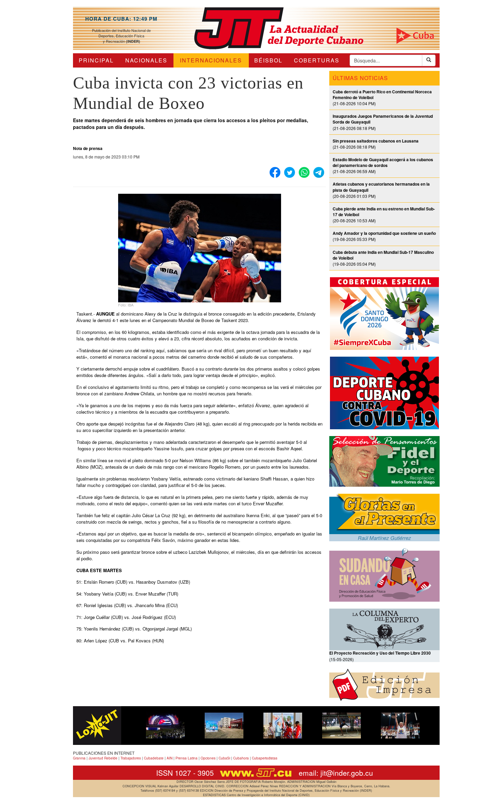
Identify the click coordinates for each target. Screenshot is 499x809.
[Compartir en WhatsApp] (304, 172)
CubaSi (224, 758)
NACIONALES (146, 60)
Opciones (208, 758)
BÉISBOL (268, 60)
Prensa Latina (186, 758)
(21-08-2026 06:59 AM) (383, 165)
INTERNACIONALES (211, 60)
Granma (79, 758)
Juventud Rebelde (103, 758)
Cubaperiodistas (264, 758)
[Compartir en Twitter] (289, 172)
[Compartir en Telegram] (319, 172)
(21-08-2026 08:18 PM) (376, 144)
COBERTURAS (316, 60)
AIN (169, 758)
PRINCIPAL (96, 60)
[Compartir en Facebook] (275, 172)
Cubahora (241, 758)
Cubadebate (154, 758)
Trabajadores (131, 758)
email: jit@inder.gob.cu (336, 773)
